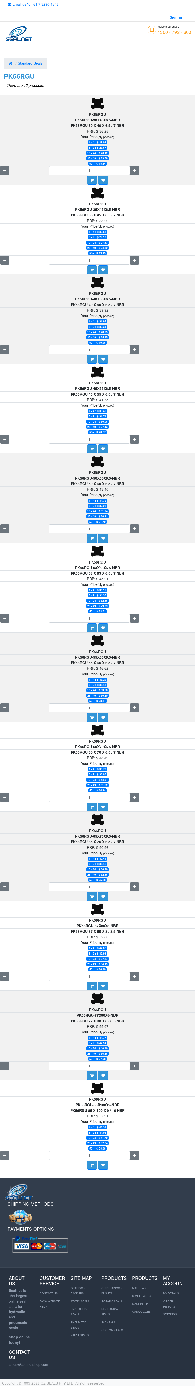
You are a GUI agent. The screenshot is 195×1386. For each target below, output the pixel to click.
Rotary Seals (111, 1301)
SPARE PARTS (141, 1296)
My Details (171, 1293)
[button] (103, 180)
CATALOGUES (141, 1311)
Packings (108, 1322)
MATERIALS (139, 1288)
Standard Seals (30, 63)
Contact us (49, 1293)
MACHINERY (140, 1304)
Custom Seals (112, 1330)
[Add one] (134, 170)
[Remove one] (4, 170)
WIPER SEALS (80, 1335)
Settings (170, 1314)
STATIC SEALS (80, 1301)
